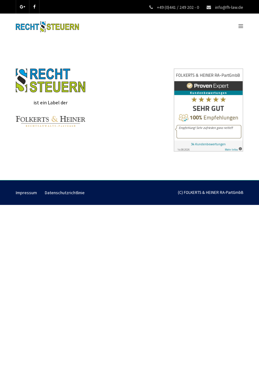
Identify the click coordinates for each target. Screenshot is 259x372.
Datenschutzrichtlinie (65, 192)
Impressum (26, 192)
